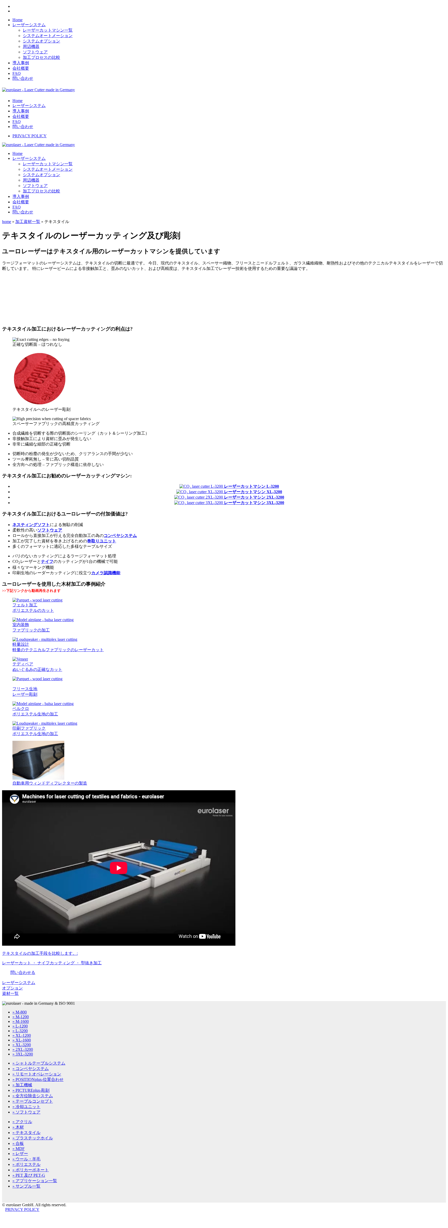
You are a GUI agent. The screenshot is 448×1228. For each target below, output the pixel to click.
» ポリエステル (26, 1164)
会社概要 (20, 68)
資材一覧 (10, 993)
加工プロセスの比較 (41, 57)
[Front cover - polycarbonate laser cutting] (20, 659)
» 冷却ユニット (26, 1106)
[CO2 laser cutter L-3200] (201, 486)
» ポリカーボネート (30, 1170)
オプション (12, 988)
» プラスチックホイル (32, 1138)
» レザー (20, 1153)
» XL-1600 (21, 1040)
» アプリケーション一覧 (34, 1181)
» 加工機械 (22, 1085)
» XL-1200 (21, 1035)
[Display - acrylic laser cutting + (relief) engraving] (43, 619)
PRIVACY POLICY (29, 136)
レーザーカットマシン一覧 (48, 30)
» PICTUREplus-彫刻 (31, 1090)
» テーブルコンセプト (32, 1101)
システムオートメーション (48, 35)
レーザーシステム (29, 25)
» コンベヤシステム (30, 1068)
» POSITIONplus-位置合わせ (38, 1079)
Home (17, 20)
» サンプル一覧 (26, 1186)
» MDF (18, 1148)
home (6, 221)
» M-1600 (20, 1021)
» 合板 (18, 1143)
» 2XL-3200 (22, 1049)
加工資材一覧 (27, 221)
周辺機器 (31, 46)
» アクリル (22, 1121)
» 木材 (18, 1127)
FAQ (16, 73)
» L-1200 (20, 1026)
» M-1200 (20, 1017)
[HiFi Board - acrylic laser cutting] (44, 639)
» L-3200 (20, 1031)
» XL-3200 (21, 1045)
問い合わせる (22, 972)
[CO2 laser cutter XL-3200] (200, 492)
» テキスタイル (26, 1132)
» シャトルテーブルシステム (38, 1063)
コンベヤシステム (120, 535)
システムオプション (41, 41)
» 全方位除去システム (32, 1096)
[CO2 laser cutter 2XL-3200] (199, 497)
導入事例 (20, 63)
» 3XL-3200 (22, 1054)
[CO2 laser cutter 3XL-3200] (199, 502)
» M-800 (19, 1012)
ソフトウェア (35, 52)
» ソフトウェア (26, 1112)
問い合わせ (22, 78)
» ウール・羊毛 (26, 1159)
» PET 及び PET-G (28, 1175)
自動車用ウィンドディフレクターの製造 (49, 783)
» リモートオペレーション (36, 1074)
